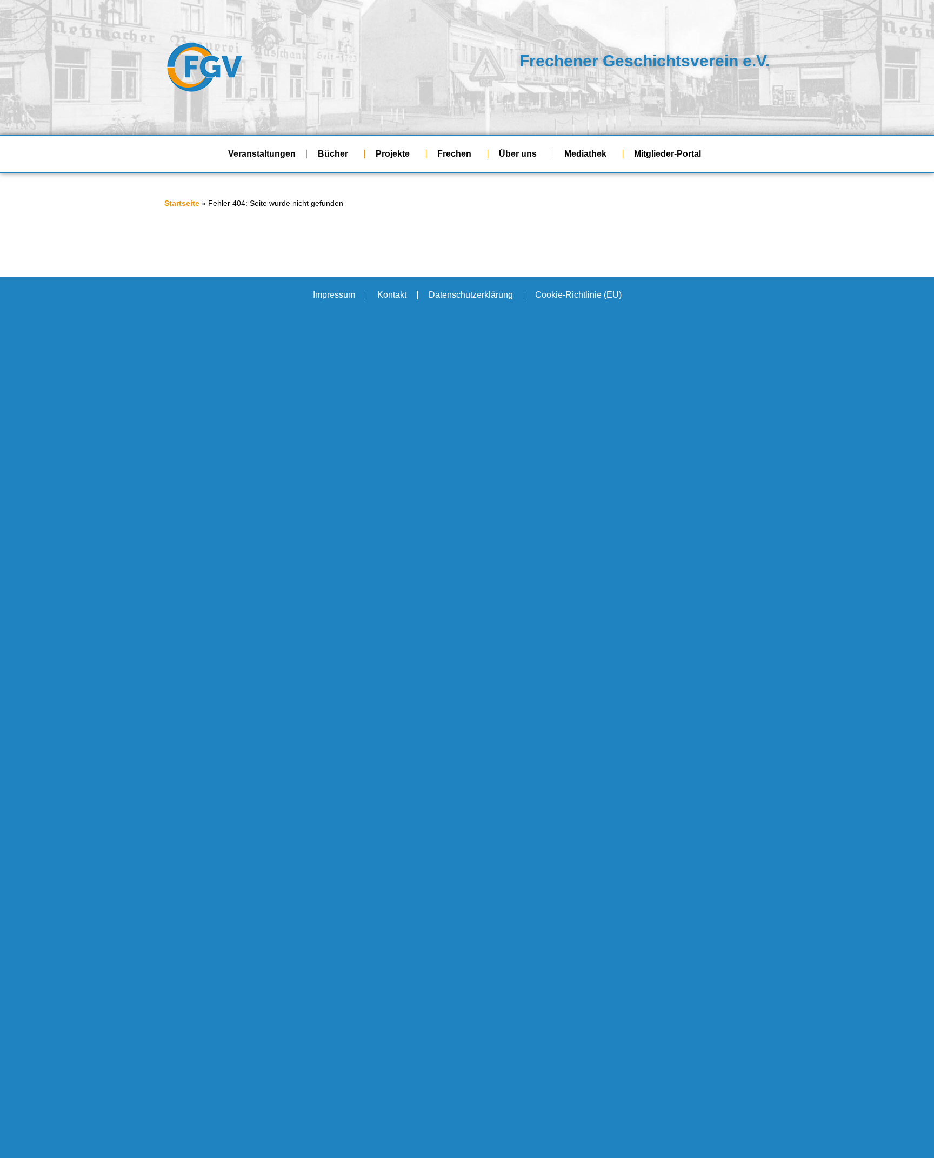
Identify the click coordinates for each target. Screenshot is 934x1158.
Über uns (518, 153)
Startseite (181, 203)
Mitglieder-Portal (667, 153)
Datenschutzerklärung (471, 294)
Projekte (393, 153)
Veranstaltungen (262, 153)
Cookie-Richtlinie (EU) (578, 294)
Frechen (454, 153)
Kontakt (391, 294)
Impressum (334, 294)
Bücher (333, 153)
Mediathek (585, 153)
